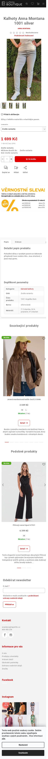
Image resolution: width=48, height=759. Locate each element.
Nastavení (23, 745)
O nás (4, 653)
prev (3, 359)
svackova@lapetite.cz (11, 627)
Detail (22, 423)
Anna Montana (24, 28)
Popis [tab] (6, 242)
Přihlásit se (9, 604)
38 (24, 536)
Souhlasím (23, 753)
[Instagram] (11, 635)
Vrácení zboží (7, 659)
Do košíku (32, 159)
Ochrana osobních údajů (12, 666)
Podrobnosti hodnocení (24, 36)
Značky (5, 669)
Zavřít (14, 197)
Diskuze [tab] (18, 242)
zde (3, 738)
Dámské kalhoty (27, 289)
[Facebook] (5, 635)
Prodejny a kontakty (10, 656)
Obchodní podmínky (10, 663)
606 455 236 (7, 630)
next (45, 359)
